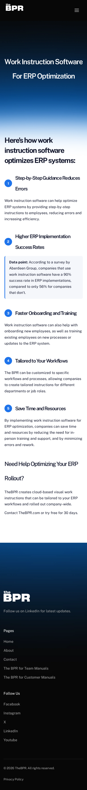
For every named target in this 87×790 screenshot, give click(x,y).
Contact (10, 659)
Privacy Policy (13, 779)
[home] (19, 7)
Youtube (10, 740)
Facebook (12, 704)
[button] (76, 10)
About (9, 650)
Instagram (12, 713)
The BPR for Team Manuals (26, 668)
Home (8, 641)
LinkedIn (11, 731)
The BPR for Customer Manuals (29, 677)
